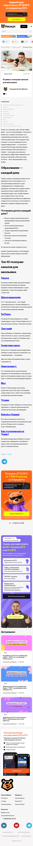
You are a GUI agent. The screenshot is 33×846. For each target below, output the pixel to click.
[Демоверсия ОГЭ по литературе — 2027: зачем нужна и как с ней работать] (16, 705)
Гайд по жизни (8, 74)
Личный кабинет (6, 804)
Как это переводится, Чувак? (12, 126)
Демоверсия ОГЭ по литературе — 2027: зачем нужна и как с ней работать (15, 719)
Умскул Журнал (19, 798)
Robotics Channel (8, 124)
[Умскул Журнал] (16, 11)
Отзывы (3, 801)
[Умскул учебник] (8, 36)
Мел (4, 120)
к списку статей (18, 523)
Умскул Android (19, 804)
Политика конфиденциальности (10, 836)
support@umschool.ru (8, 815)
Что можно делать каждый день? (13, 105)
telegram (3, 454)
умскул (9, 454)
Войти (24, 26)
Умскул (5, 107)
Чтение (5, 122)
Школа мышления (8, 109)
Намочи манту (7, 117)
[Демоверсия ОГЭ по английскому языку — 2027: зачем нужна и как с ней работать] (16, 674)
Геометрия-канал (8, 115)
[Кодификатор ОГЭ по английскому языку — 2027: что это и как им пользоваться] (16, 643)
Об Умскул (4, 798)
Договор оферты (26, 836)
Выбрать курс (5, 812)
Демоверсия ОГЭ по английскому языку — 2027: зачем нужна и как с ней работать (15, 688)
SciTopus (5, 111)
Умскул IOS (18, 801)
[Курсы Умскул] (24, 36)
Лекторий (6, 113)
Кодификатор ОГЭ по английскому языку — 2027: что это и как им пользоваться (15, 657)
